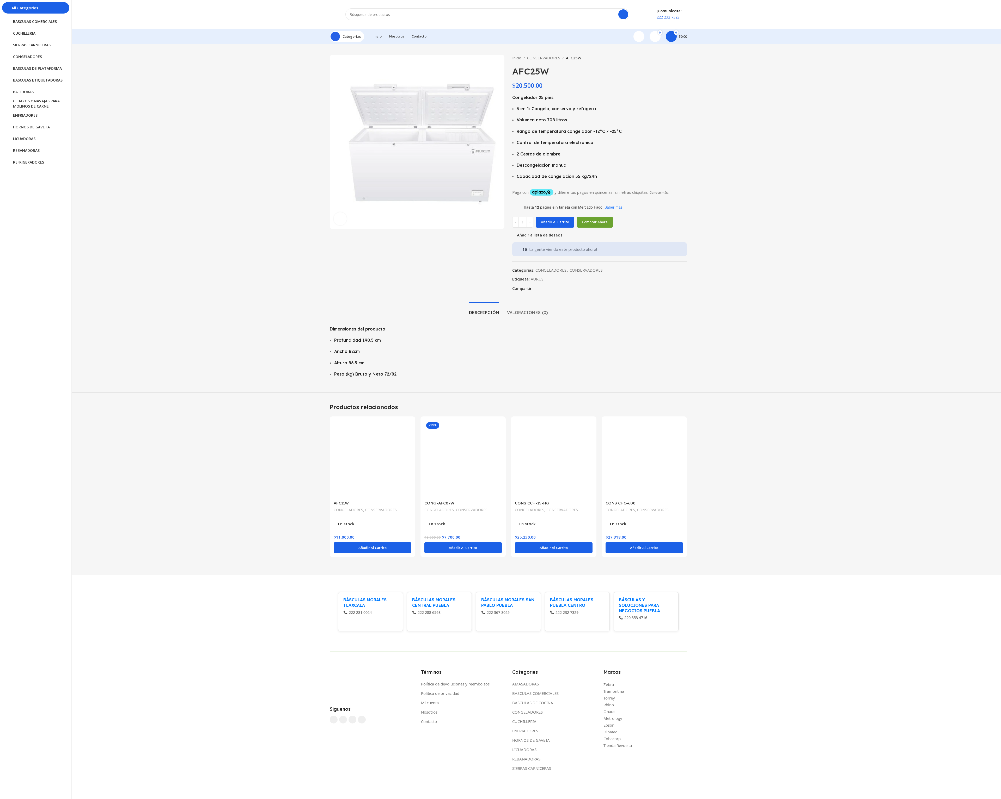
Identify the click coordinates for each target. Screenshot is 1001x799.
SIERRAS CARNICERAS (531, 768)
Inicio (516, 57)
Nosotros (429, 712)
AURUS (537, 279)
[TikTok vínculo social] (362, 719)
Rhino (608, 704)
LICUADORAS (524, 749)
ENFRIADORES (525, 730)
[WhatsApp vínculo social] (548, 288)
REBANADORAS (526, 758)
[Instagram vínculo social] (343, 719)
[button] (372, 547)
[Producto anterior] (673, 57)
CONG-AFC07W (439, 503)
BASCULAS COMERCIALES (535, 693)
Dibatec (610, 731)
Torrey (609, 698)
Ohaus (609, 711)
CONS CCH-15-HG (532, 503)
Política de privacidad (440, 693)
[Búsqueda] (623, 14)
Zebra (608, 684)
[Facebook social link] (536, 288)
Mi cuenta (430, 702)
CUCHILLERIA (524, 721)
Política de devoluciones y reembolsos (455, 683)
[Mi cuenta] (639, 36)
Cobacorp (612, 738)
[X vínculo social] (542, 288)
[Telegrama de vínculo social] (554, 288)
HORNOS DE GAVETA (531, 740)
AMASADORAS (525, 683)
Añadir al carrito (555, 222)
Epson (608, 725)
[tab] (484, 310)
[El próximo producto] (684, 57)
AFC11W (341, 503)
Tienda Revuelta (617, 745)
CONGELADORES (550, 270)
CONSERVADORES (543, 57)
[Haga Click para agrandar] (340, 218)
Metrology (612, 718)
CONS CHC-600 (621, 503)
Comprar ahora (595, 222)
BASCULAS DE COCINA (532, 702)
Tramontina (613, 691)
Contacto (429, 721)
